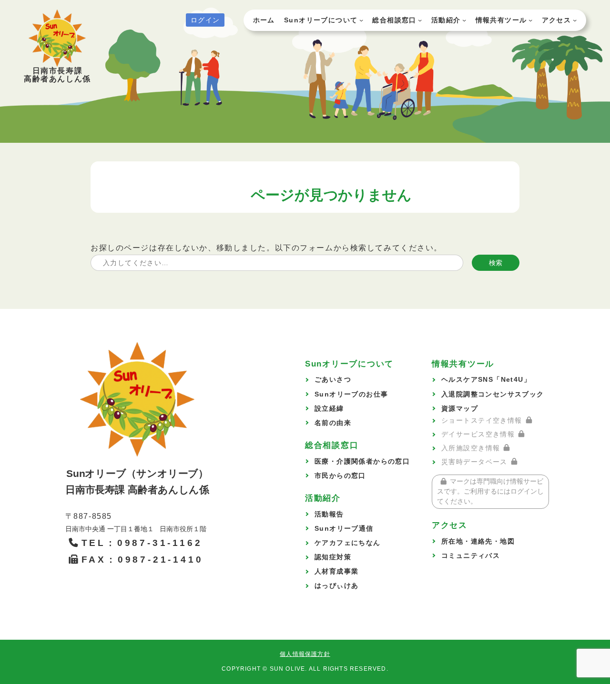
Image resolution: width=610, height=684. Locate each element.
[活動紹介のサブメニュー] (464, 20)
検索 (495, 263)
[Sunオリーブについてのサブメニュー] (361, 20)
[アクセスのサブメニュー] (575, 20)
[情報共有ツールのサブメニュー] (530, 20)
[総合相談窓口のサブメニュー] (420, 20)
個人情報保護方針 (305, 654)
